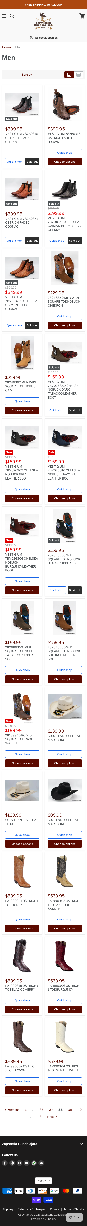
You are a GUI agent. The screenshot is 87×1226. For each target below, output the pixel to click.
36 (42, 1110)
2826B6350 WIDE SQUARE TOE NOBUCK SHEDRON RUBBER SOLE (64, 653)
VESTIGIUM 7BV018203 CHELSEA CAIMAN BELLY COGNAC (21, 303)
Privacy (54, 1209)
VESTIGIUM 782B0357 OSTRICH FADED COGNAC (21, 222)
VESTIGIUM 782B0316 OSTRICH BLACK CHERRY (21, 138)
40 (79, 1110)
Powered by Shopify (43, 1218)
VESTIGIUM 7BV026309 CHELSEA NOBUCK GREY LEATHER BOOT (21, 472)
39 (70, 1110)
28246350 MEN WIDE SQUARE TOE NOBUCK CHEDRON (64, 301)
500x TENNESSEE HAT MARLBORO (64, 738)
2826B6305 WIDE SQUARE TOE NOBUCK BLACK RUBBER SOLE (64, 559)
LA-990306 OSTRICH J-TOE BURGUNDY (63, 988)
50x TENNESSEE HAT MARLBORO (63, 822)
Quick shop (14, 162)
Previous (13, 1110)
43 (40, 1117)
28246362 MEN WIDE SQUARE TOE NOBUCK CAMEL (21, 386)
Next (51, 1117)
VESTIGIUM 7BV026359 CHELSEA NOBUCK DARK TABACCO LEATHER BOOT (64, 389)
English (41, 1180)
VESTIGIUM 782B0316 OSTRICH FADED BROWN (64, 138)
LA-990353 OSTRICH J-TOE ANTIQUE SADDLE (63, 905)
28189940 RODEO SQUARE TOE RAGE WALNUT (19, 739)
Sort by (27, 74)
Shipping (7, 1209)
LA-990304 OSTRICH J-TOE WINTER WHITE (63, 1068)
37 (51, 1110)
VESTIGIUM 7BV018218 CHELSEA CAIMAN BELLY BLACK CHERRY (64, 224)
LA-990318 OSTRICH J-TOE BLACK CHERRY (22, 988)
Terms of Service (74, 1209)
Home (6, 47)
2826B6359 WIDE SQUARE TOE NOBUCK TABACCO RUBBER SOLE (21, 653)
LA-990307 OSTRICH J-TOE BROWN (21, 1068)
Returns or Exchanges (32, 1209)
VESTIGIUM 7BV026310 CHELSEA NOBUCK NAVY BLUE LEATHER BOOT (64, 472)
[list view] (78, 74)
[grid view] (69, 74)
